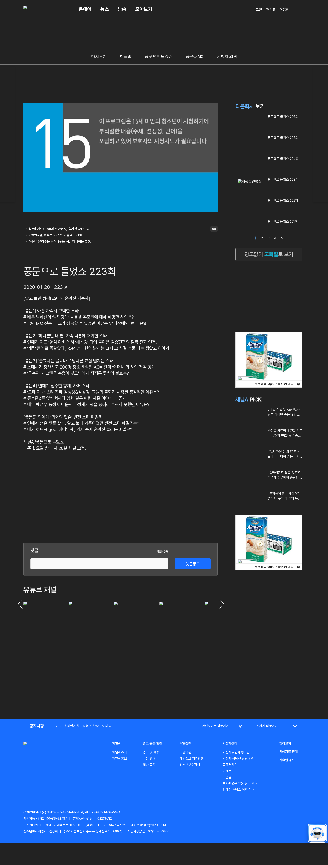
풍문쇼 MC (194, 56)
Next (222, 604)
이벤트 (227, 771)
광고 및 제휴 (151, 752)
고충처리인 (230, 765)
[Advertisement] (184, 499)
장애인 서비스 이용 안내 (238, 790)
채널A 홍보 (119, 759)
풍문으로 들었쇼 (158, 56)
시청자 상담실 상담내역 (238, 759)
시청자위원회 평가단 (236, 752)
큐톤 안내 (149, 759)
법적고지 (285, 743)
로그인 (257, 10)
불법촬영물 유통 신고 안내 (240, 784)
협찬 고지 (149, 765)
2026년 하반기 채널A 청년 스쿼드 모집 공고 (85, 726)
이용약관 (185, 752)
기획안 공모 (287, 760)
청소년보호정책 (190, 765)
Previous (20, 604)
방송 (122, 9)
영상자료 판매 (288, 752)
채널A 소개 (119, 752)
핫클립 (125, 56)
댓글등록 (193, 564)
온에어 (85, 9)
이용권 (284, 10)
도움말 (227, 777)
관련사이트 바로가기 (215, 726)
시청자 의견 (227, 56)
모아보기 (143, 9)
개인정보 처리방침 (192, 759)
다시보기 (98, 56)
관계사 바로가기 (267, 726)
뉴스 (104, 9)
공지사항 (37, 726)
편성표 (271, 10)
